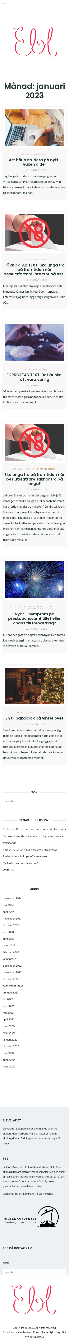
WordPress (33, 1332)
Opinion (18, 469)
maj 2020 (8, 1053)
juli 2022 (8, 999)
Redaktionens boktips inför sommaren (25, 856)
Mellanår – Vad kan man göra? (20, 863)
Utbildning (42, 154)
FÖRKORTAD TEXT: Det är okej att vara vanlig (34, 377)
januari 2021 (10, 1039)
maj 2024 (8, 905)
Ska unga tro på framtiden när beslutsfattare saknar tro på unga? (34, 479)
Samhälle (26, 154)
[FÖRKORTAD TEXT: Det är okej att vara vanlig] (34, 342)
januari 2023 (10, 958)
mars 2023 (9, 945)
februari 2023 (11, 952)
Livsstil (41, 606)
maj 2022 (8, 1012)
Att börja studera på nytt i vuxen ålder (34, 162)
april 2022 (9, 1019)
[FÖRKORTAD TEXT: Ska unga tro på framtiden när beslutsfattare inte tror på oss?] (34, 232)
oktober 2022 (11, 979)
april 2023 (9, 938)
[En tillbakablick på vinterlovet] (34, 685)
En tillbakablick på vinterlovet (34, 718)
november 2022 (12, 972)
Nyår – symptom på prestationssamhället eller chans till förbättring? (34, 618)
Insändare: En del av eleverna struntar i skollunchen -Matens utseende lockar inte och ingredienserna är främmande (34, 836)
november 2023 (12, 918)
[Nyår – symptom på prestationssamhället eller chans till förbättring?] (34, 579)
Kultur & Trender (22, 606)
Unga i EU (8, 869)
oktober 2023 (11, 925)
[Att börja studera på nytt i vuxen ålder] (34, 127)
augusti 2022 (11, 992)
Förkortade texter (34, 259)
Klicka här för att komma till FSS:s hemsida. (28, 1193)
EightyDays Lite (57, 1332)
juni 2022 (8, 1006)
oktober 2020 (11, 1046)
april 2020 (9, 1059)
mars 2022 (9, 1026)
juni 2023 (8, 932)
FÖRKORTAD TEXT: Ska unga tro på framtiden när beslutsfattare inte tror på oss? (35, 269)
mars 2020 (9, 1066)
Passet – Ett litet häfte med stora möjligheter (30, 849)
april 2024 (9, 911)
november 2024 (12, 898)
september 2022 (13, 985)
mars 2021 (9, 1032)
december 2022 (12, 965)
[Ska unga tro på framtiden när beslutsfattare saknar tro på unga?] (34, 442)
